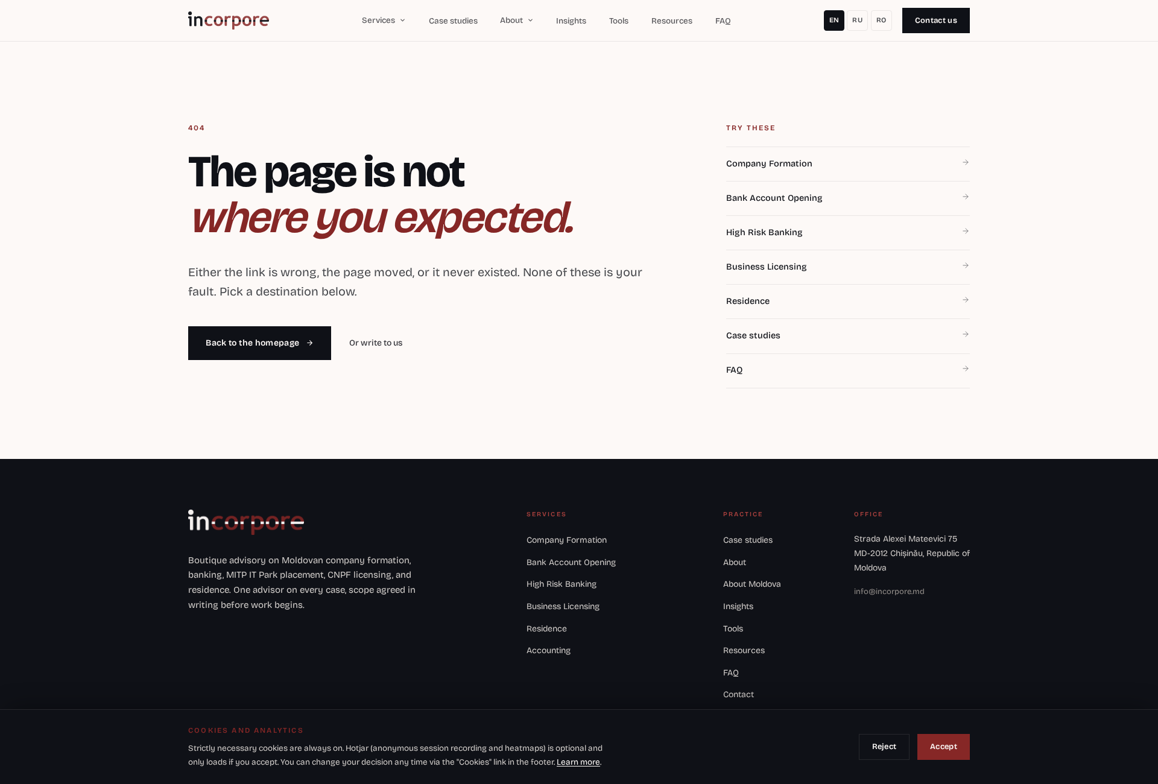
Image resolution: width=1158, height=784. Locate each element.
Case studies (453, 21)
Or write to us (375, 343)
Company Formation (567, 540)
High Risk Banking (561, 584)
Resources (671, 21)
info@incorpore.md (889, 591)
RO (881, 20)
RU (857, 20)
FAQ (723, 21)
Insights (571, 21)
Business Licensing (563, 606)
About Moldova (752, 584)
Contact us (936, 20)
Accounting (549, 650)
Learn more (578, 762)
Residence (547, 629)
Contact (738, 694)
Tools (618, 21)
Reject (884, 746)
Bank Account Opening (571, 562)
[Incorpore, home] (228, 20)
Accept (943, 746)
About (734, 562)
